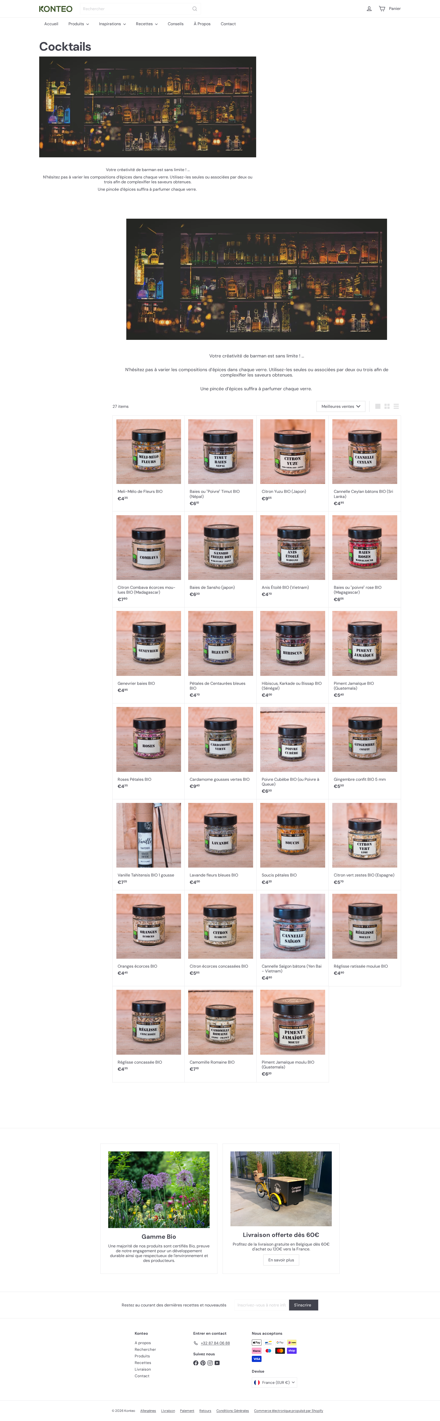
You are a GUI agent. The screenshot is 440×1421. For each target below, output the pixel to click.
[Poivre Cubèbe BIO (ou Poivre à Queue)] (293, 751)
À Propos (202, 23)
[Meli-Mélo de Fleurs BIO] (149, 461)
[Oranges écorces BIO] (149, 935)
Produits (76, 23)
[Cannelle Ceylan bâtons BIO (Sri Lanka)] (365, 464)
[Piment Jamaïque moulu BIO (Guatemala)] (293, 1034)
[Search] (195, 9)
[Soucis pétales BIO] (293, 844)
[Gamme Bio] (159, 1189)
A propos (143, 1342)
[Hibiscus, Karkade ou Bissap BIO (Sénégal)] (293, 655)
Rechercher (145, 1349)
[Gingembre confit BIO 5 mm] (365, 749)
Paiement (187, 1411)
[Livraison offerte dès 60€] (281, 1189)
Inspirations (110, 23)
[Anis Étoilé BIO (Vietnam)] (293, 557)
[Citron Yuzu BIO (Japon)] (293, 461)
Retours (205, 1411)
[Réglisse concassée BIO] (149, 1031)
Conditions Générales (232, 1411)
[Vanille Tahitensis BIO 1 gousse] (149, 844)
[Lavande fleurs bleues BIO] (221, 844)
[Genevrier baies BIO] (149, 653)
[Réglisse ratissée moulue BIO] (365, 935)
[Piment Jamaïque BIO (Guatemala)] (365, 655)
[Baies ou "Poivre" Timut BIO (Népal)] (221, 464)
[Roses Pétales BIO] (149, 749)
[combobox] (140, 9)
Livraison (143, 1369)
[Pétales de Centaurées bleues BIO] (221, 655)
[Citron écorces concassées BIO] (221, 935)
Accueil (51, 23)
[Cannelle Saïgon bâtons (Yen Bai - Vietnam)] (293, 938)
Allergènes (148, 1411)
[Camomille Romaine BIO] (221, 1031)
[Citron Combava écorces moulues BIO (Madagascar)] (149, 559)
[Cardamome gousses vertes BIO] (221, 749)
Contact (228, 23)
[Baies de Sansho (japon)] (221, 557)
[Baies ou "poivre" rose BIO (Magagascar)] (365, 559)
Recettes (145, 23)
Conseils (176, 23)
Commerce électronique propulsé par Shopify (288, 1411)
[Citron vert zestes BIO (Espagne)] (365, 844)
